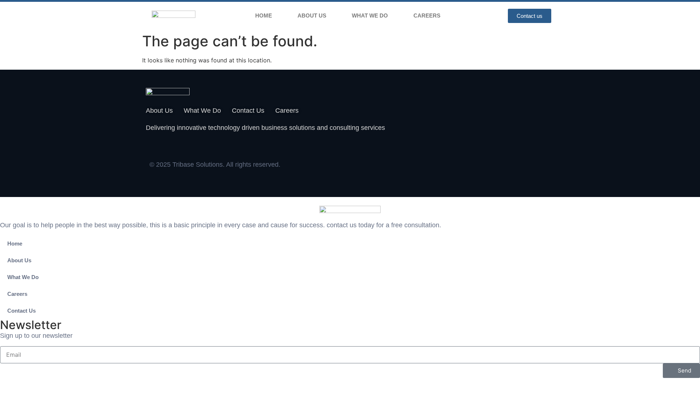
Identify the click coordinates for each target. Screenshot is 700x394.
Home (263, 15)
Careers (426, 15)
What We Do (370, 15)
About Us (312, 15)
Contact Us (21, 311)
